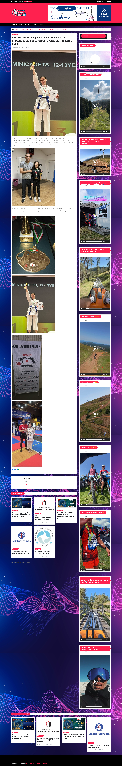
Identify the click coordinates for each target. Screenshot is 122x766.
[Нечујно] (106, 66)
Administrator (15, 47)
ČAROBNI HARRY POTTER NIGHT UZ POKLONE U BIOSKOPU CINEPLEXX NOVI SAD (65, 515)
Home (13, 29)
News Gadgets (36, 763)
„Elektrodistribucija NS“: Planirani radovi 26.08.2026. (20, 552)
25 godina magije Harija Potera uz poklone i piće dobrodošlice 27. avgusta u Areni (21, 514)
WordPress (29, 763)
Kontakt (42, 24)
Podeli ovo (22, 469)
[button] (95, 59)
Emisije (35, 24)
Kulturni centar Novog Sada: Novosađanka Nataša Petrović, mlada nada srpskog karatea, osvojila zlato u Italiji (41, 29)
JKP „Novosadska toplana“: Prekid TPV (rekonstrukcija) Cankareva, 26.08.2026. (43, 517)
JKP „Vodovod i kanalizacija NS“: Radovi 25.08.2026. (43, 552)
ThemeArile (44, 763)
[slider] (94, 131)
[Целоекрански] (108, 66)
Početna (14, 24)
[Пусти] (81, 66)
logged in (19, 562)
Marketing (28, 24)
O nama (21, 24)
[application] (95, 59)
